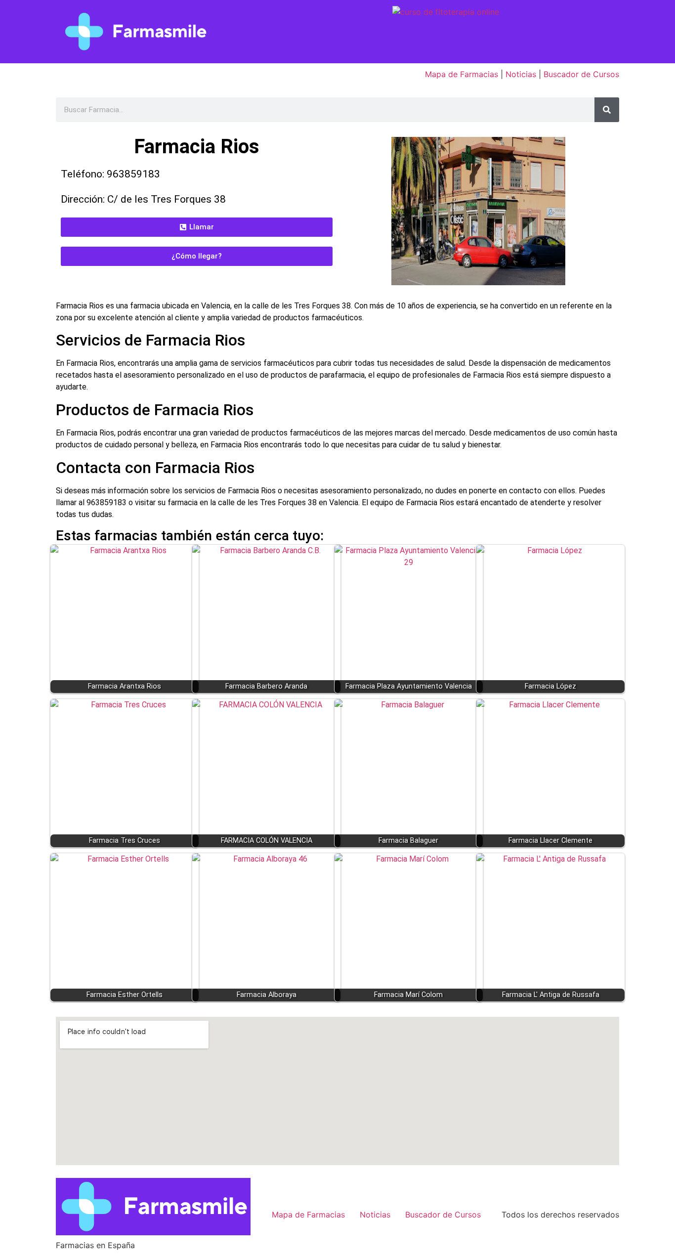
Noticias (521, 74)
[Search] (606, 109)
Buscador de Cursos (581, 74)
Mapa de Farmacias (461, 74)
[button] (197, 227)
